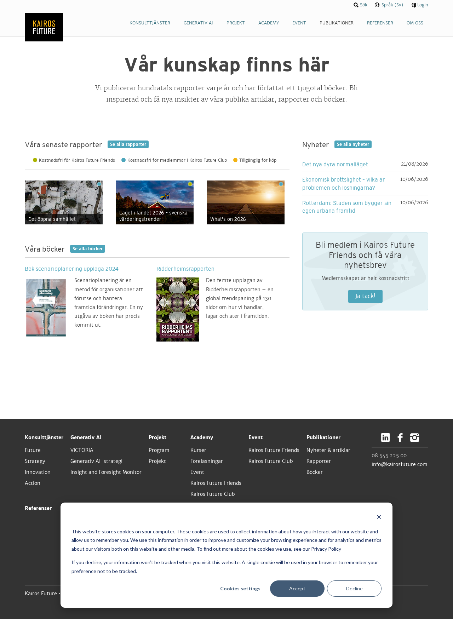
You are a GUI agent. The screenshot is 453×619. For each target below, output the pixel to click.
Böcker (314, 472)
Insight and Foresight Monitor (106, 472)
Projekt (157, 437)
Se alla (128, 144)
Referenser (38, 508)
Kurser (198, 450)
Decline (354, 588)
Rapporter (318, 461)
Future (33, 450)
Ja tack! (365, 296)
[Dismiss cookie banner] (379, 518)
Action (32, 483)
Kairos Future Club (212, 494)
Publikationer (323, 437)
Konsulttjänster (44, 437)
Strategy (35, 461)
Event (197, 472)
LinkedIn (385, 437)
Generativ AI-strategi (96, 461)
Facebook (400, 437)
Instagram (414, 437)
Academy (201, 437)
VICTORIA (81, 450)
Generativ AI (86, 437)
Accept (297, 588)
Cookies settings (240, 588)
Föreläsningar (206, 461)
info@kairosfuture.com (400, 464)
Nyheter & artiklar (328, 450)
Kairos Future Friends (215, 483)
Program (159, 450)
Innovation (38, 472)
